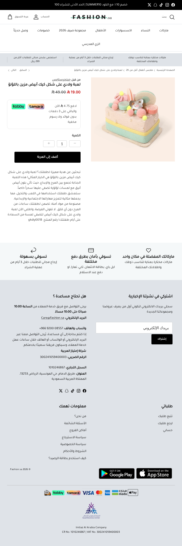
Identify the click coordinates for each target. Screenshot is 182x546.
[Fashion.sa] (91, 17)
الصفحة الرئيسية (166, 70)
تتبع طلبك (165, 416)
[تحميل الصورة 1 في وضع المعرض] (133, 119)
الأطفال (100, 31)
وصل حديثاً (21, 31)
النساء (145, 31)
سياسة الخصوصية (73, 444)
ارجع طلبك (165, 423)
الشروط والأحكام (74, 451)
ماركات (163, 31)
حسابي (168, 430)
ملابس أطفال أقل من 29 (139, 70)
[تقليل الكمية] (75, 143)
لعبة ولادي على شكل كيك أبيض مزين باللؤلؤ (98, 70)
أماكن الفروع (77, 430)
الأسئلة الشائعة (75, 423)
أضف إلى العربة (47, 157)
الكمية (76, 136)
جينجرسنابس (61, 80)
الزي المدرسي (91, 44)
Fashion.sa (16, 469)
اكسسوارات (123, 31)
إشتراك (162, 339)
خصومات (43, 31)
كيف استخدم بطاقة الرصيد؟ (67, 458)
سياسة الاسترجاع (74, 437)
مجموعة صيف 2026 (72, 31)
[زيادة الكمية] (49, 143)
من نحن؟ (80, 416)
